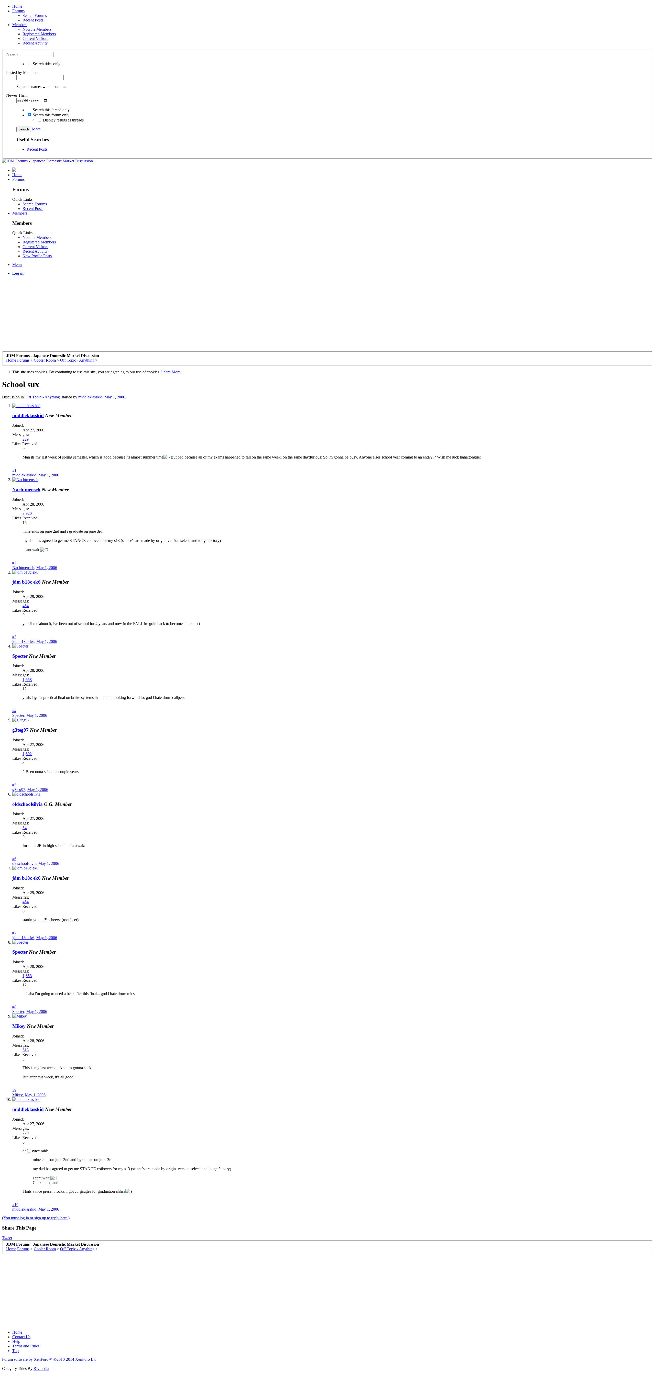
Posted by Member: (22, 72)
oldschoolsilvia (27, 804)
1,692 (27, 754)
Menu (17, 264)
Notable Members (37, 29)
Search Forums (35, 15)
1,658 (27, 679)
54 (25, 827)
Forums (18, 11)
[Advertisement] (155, 315)
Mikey (19, 1026)
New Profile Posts (37, 256)
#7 (14, 933)
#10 (15, 1204)
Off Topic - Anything (43, 397)
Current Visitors (35, 38)
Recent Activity (35, 43)
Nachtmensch (26, 489)
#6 (14, 859)
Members (19, 25)
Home (17, 6)
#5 (14, 785)
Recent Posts (33, 20)
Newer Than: (17, 95)
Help (16, 1341)
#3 (14, 637)
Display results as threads (63, 120)
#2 (14, 563)
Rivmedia (41, 1368)
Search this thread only (51, 110)
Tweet (7, 1238)
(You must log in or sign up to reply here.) (36, 1218)
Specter (20, 656)
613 (26, 1050)
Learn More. (171, 372)
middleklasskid (90, 397)
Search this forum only (50, 115)
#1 (14, 470)
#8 (14, 1007)
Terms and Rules (25, 1346)
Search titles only (46, 64)
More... (38, 129)
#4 (14, 711)
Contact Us (21, 1337)
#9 (14, 1090)
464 (26, 606)
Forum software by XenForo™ (49, 1359)
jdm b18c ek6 (26, 582)
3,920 (27, 513)
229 (26, 439)
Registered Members (39, 34)
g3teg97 (20, 730)
